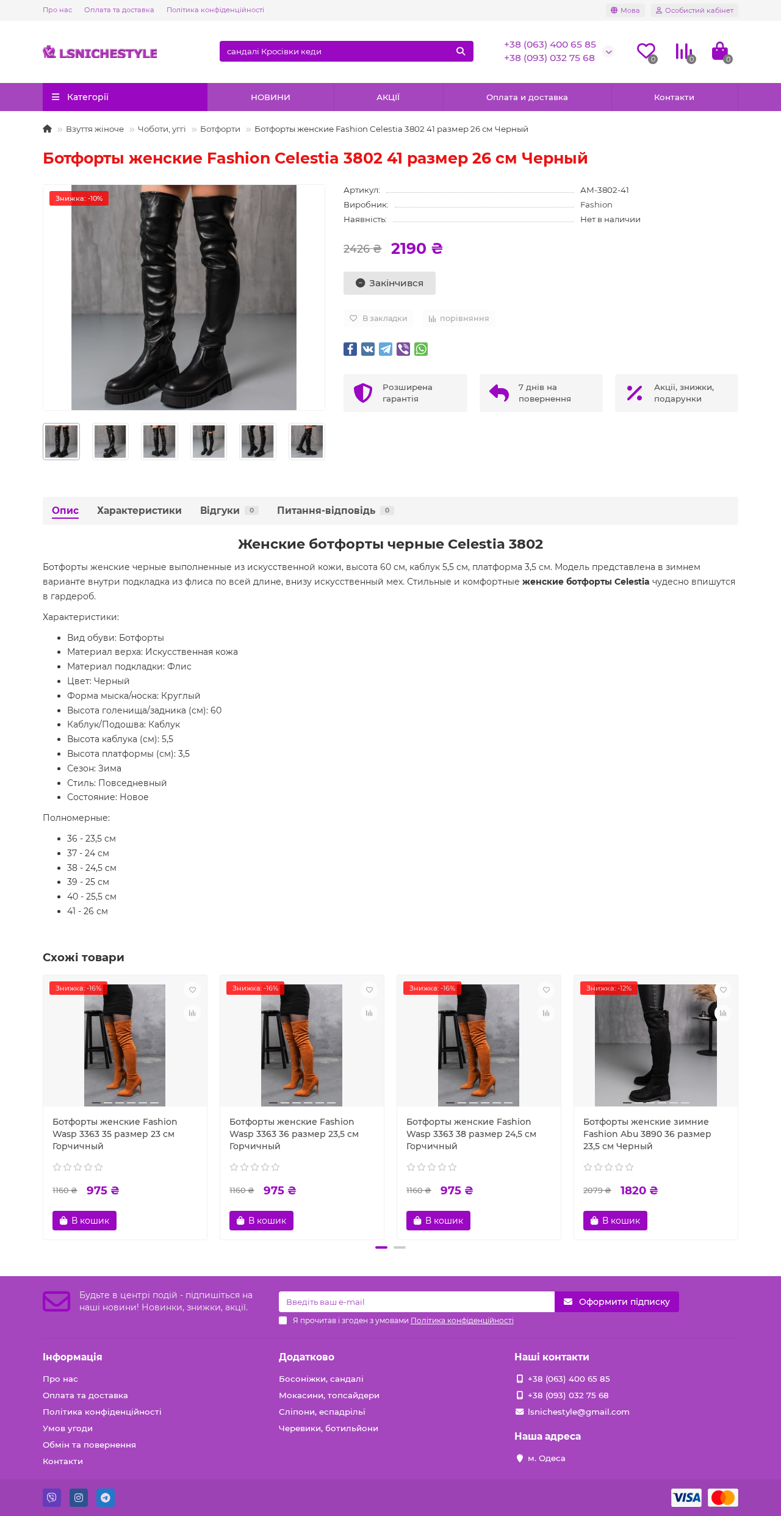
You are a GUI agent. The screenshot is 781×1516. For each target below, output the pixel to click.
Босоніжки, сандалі (321, 1379)
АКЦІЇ (388, 97)
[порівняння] (192, 1013)
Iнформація (73, 1357)
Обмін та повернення (89, 1444)
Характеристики (139, 510)
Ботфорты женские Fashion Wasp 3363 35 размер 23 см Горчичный (115, 1134)
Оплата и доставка (527, 97)
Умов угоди (68, 1428)
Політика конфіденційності (215, 9)
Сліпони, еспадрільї (322, 1412)
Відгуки (227, 510)
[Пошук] (460, 51)
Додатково (306, 1357)
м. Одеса (547, 1458)
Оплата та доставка (119, 9)
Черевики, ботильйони (328, 1428)
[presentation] (43, 441)
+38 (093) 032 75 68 (549, 57)
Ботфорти (220, 129)
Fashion (596, 204)
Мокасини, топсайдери (329, 1395)
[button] (381, 1247)
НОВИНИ (270, 97)
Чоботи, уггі (162, 129)
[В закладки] (192, 989)
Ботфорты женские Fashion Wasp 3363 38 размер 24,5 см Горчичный (471, 1134)
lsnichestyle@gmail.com (579, 1412)
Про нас (57, 9)
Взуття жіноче (95, 129)
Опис (65, 510)
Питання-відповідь (333, 510)
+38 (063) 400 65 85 (550, 44)
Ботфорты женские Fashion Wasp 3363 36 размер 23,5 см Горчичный (294, 1134)
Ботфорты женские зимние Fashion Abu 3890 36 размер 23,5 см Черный (647, 1134)
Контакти (674, 97)
